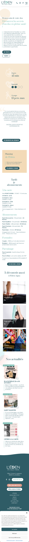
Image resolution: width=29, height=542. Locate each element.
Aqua (14, 497)
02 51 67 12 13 (17, 479)
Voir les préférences (14, 537)
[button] (27, 513)
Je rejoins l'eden (14, 264)
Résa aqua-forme (14, 489)
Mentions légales (19, 540)
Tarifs (6, 56)
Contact (14, 503)
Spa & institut (14, 495)
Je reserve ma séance (11, 140)
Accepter (14, 529)
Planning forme (12, 168)
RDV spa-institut (14, 485)
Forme (14, 499)
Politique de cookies (11, 540)
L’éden (14, 493)
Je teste (7, 52)
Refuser (14, 533)
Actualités (14, 501)
